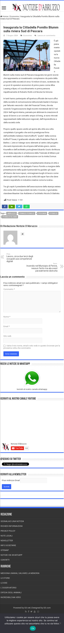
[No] (60, 623)
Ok (32, 628)
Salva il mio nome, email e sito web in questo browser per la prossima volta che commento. (31, 346)
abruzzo (12, 213)
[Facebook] (29, 611)
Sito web (7, 336)
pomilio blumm (10, 217)
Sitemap (5, 550)
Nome (6, 317)
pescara (42, 213)
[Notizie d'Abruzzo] (32, 7)
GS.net (27, 608)
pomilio (53, 213)
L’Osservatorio (8, 587)
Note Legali (7, 536)
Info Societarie (8, 545)
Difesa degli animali (11, 592)
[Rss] (26, 611)
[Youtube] (34, 611)
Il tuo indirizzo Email (11, 480)
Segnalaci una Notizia (12, 521)
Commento (9, 289)
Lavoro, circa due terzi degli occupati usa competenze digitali (20, 258)
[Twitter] (31, 611)
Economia (14, 16)
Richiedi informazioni (12, 526)
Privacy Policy (8, 531)
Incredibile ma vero (11, 597)
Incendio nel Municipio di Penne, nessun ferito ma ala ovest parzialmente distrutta (42, 267)
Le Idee (4, 583)
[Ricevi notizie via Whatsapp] (38, 611)
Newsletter (7, 540)
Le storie (5, 578)
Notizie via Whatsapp (11, 555)
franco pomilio (27, 213)
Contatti (5, 560)
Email (6, 326)
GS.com (47, 608)
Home (5, 16)
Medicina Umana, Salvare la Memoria (20, 573)
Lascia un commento (46, 36)
